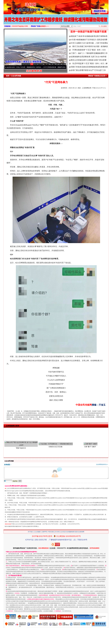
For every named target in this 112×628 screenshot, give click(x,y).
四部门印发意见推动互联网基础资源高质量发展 (89, 67)
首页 (7, 76)
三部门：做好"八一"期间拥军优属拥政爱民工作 (89, 53)
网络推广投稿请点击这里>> (97, 76)
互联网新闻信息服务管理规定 (38, 493)
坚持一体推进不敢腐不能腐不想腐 (88, 31)
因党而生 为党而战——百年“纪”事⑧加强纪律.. (25, 67)
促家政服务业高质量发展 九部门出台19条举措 (88, 57)
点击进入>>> (44, 26)
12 (55, 64)
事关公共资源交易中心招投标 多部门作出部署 (88, 60)
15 (64, 64)
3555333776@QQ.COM (20, 26)
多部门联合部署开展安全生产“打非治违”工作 (88, 70)
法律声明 (44, 532)
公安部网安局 (86, 88)
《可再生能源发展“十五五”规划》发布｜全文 (88, 50)
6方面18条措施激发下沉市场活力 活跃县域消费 (89, 40)
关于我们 (30, 532)
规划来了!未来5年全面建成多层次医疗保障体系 (89, 36)
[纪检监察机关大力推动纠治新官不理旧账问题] (56, 22)
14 (61, 64)
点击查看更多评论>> (102, 464)
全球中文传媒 (22, 6)
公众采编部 (37, 532)
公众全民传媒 (16, 76)
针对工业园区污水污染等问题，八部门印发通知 (89, 43)
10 (49, 64)
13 (58, 64)
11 (52, 64)
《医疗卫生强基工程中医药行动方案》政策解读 (89, 46)
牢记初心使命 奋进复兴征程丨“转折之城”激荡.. (55, 67)
